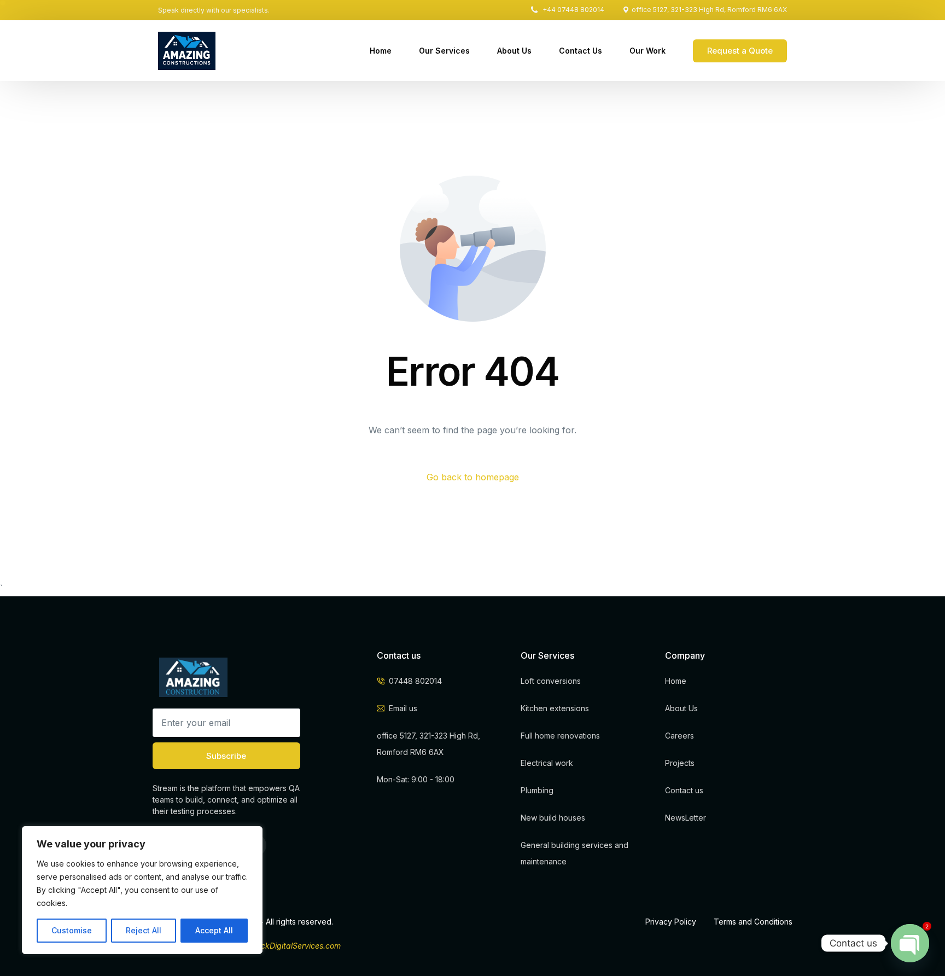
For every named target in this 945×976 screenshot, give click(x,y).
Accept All (214, 930)
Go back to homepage (473, 477)
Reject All (143, 930)
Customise (71, 930)
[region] (142, 890)
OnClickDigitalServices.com (291, 945)
